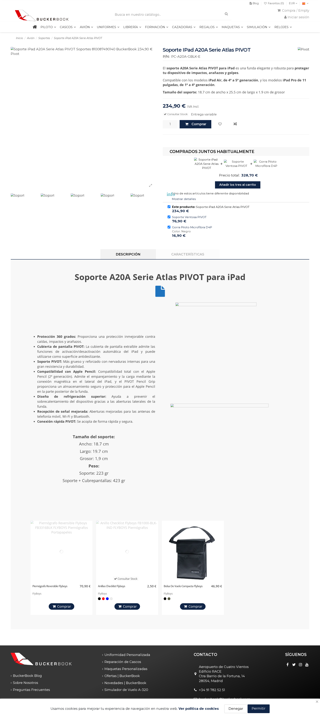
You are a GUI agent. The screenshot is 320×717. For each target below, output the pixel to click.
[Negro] (99, 598)
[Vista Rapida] (89, 541)
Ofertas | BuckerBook (122, 676)
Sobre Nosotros (25, 683)
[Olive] (169, 598)
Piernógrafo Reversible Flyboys (49, 586)
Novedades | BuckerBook (125, 683)
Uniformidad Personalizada (127, 655)
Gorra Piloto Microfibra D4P (192, 227)
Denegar (236, 709)
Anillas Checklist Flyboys (111, 586)
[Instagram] (300, 664)
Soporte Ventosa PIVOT (189, 217)
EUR (292, 3)
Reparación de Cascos (122, 662)
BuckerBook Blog (27, 676)
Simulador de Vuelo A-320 (126, 690)
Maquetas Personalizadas (125, 669)
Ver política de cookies (199, 709)
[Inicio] (35, 27)
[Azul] (107, 598)
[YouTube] (306, 664)
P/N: (166, 57)
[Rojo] (103, 598)
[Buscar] (226, 14)
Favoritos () (276, 3)
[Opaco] (111, 598)
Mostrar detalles (184, 199)
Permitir (258, 708)
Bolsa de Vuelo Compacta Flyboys (183, 586)
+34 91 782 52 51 (212, 690)
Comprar (198, 124)
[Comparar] (235, 124)
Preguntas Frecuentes (31, 690)
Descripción (128, 254)
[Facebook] (287, 664)
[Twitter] (294, 664)
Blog (255, 3)
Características (187, 254)
